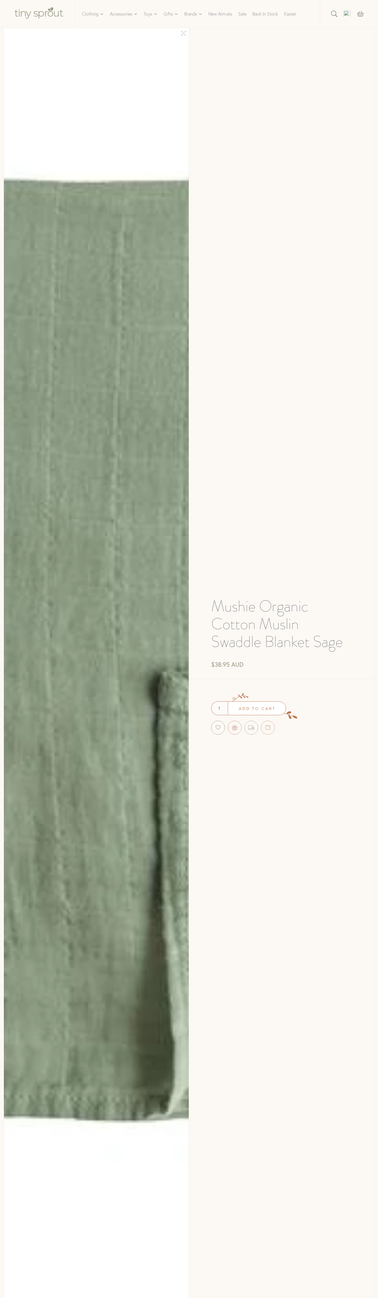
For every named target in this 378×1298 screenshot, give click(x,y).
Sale (242, 14)
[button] (93, 14)
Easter (290, 14)
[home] (39, 14)
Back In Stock (265, 14)
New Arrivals (220, 14)
